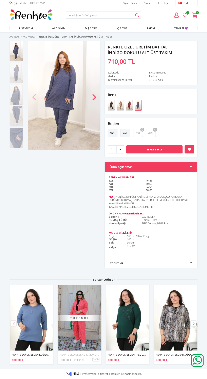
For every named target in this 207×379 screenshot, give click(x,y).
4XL (125, 133)
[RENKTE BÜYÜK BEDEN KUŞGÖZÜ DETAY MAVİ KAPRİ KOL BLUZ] (31, 318)
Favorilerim (187, 13)
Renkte (153, 76)
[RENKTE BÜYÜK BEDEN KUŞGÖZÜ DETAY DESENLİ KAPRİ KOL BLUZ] (175, 318)
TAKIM (151, 28)
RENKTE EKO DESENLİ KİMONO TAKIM (82, 354)
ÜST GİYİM (26, 28)
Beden (113, 123)
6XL (150, 133)
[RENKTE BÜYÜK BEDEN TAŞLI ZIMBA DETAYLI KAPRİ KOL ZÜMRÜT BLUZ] (127, 318)
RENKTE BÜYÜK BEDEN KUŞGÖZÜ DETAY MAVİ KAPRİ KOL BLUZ (49, 354)
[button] (94, 95)
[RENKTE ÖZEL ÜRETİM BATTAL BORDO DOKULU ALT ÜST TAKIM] (129, 105)
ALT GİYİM (58, 28)
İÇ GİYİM (121, 28)
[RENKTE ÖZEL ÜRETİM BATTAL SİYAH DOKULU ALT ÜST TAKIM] (111, 105)
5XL (138, 133)
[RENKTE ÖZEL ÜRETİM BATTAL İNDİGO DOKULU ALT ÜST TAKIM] (138, 105)
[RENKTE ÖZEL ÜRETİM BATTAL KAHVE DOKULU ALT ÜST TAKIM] (120, 105)
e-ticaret (103, 374)
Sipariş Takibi (130, 2)
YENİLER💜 (181, 28)
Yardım (147, 2)
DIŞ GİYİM (91, 28)
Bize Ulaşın (163, 2)
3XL (112, 133)
